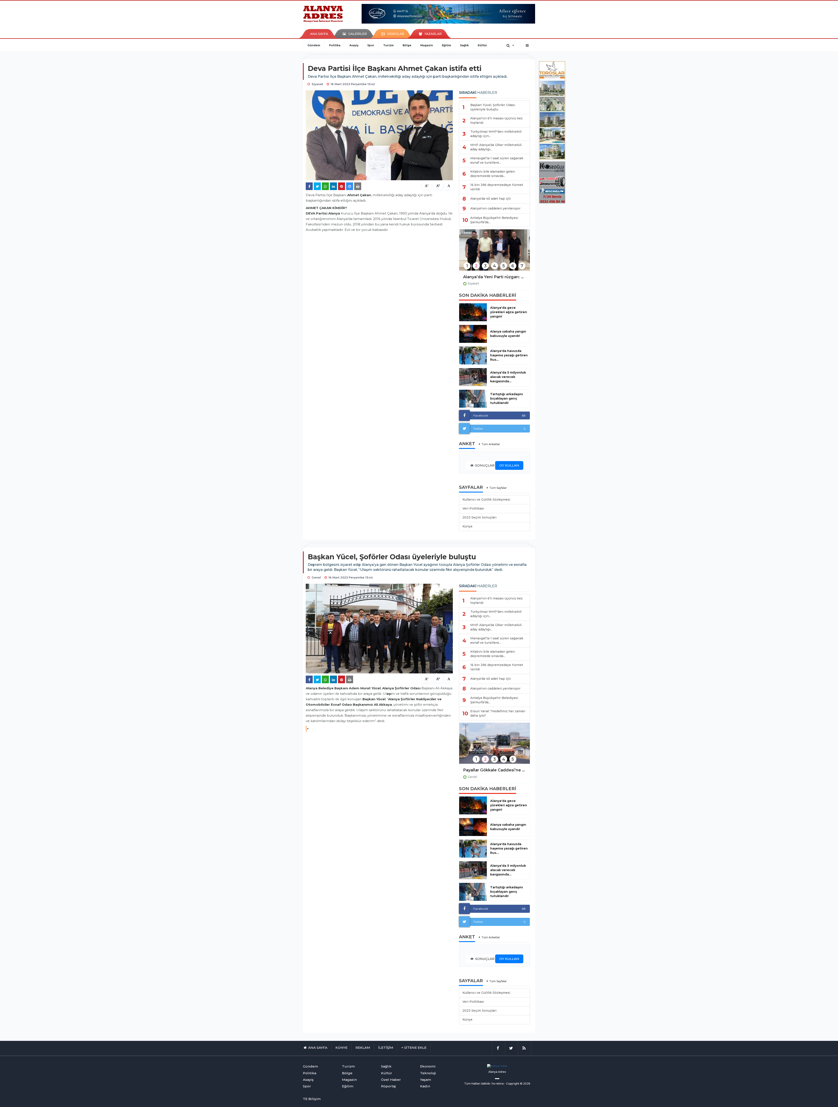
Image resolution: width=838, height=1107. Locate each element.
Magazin (426, 45)
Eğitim (446, 45)
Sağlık (464, 45)
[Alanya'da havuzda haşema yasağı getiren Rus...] (473, 355)
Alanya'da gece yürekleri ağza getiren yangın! (508, 312)
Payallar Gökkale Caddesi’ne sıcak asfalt (494, 770)
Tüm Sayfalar (498, 487)
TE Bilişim (312, 1099)
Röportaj (388, 1086)
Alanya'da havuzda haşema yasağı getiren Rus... (509, 355)
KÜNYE (341, 1047)
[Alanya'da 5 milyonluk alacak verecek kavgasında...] (473, 377)
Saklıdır (485, 1083)
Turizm (388, 45)
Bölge (407, 45)
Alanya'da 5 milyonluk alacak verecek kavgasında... (508, 377)
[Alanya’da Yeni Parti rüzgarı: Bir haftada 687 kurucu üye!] (494, 252)
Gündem (313, 45)
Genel (472, 777)
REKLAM (362, 1047)
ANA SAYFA (319, 34)
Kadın (425, 1086)
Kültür (482, 45)
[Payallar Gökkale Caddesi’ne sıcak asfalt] (494, 746)
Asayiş (353, 45)
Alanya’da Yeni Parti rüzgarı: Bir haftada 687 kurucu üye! (494, 277)
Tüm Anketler (490, 444)
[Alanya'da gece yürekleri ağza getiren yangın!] (473, 312)
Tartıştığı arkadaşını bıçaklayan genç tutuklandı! (506, 398)
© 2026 (525, 1083)
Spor (370, 45)
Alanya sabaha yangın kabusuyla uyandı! (508, 334)
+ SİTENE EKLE (413, 1047)
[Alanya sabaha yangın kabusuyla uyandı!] (473, 334)
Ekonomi (428, 1066)
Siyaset (473, 283)
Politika (334, 45)
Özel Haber (391, 1080)
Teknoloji (428, 1073)
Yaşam (425, 1080)
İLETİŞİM (385, 1047)
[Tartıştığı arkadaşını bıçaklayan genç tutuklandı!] (473, 399)
